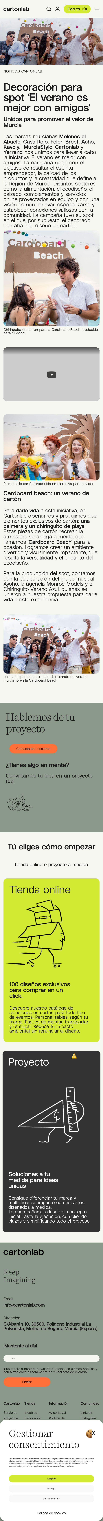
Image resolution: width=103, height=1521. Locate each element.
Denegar (51, 1488)
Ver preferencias (51, 1498)
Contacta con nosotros (33, 748)
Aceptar (51, 1478)
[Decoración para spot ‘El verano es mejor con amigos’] (16, 9)
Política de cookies (51, 1513)
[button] (93, 1430)
